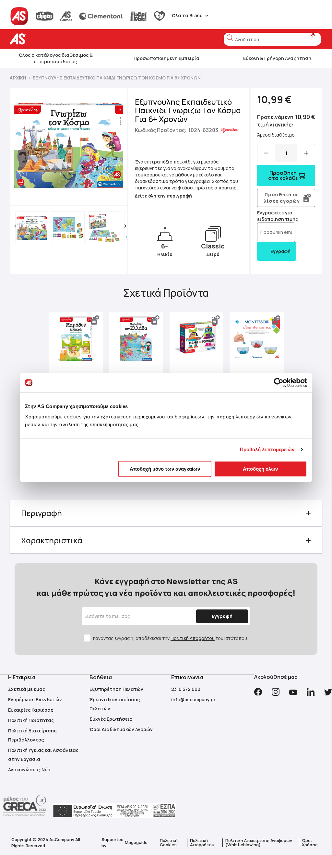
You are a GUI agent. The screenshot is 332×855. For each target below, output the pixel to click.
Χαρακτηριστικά (51, 540)
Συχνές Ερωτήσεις (110, 719)
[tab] (166, 513)
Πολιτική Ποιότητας (31, 720)
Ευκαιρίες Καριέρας (30, 710)
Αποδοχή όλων (260, 468)
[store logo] (38, 39)
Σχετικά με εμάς (26, 689)
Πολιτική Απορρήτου (193, 638)
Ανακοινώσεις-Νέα (29, 769)
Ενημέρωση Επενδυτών (35, 699)
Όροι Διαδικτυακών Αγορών (121, 729)
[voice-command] (313, 34)
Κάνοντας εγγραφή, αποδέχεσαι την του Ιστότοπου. (170, 638)
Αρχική (18, 78)
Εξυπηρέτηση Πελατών (116, 689)
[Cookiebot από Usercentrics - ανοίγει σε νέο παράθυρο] (278, 383)
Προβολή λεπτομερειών (267, 449)
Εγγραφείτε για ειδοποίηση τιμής (277, 216)
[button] (15, 226)
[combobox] (272, 39)
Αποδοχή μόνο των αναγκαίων (165, 468)
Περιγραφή (41, 513)
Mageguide (136, 842)
